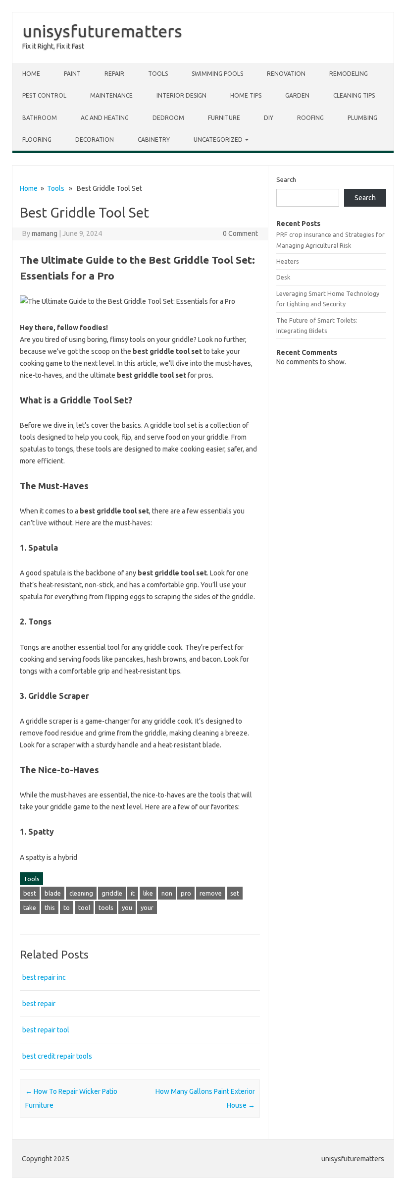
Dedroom (168, 117)
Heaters (287, 261)
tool (84, 907)
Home (31, 73)
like (148, 893)
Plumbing (362, 117)
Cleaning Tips (354, 95)
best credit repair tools (57, 1056)
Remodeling (348, 73)
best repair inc (44, 977)
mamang (44, 233)
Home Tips (245, 95)
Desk (283, 277)
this (50, 907)
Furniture (224, 117)
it (133, 893)
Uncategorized (218, 139)
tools (106, 907)
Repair (114, 73)
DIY (268, 117)
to (66, 907)
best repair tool (45, 1030)
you (127, 907)
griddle (112, 893)
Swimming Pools (217, 73)
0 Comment (240, 233)
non (166, 893)
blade (53, 893)
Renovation (286, 73)
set (234, 893)
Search (286, 179)
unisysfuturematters (102, 30)
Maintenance (111, 95)
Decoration (94, 139)
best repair (38, 1004)
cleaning (81, 893)
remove (211, 893)
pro (186, 893)
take (29, 907)
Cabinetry (154, 139)
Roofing (310, 117)
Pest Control (44, 95)
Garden (297, 95)
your (147, 907)
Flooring (36, 139)
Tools (158, 73)
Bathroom (39, 117)
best (29, 893)
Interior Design (181, 95)
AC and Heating (105, 117)
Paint (72, 73)
